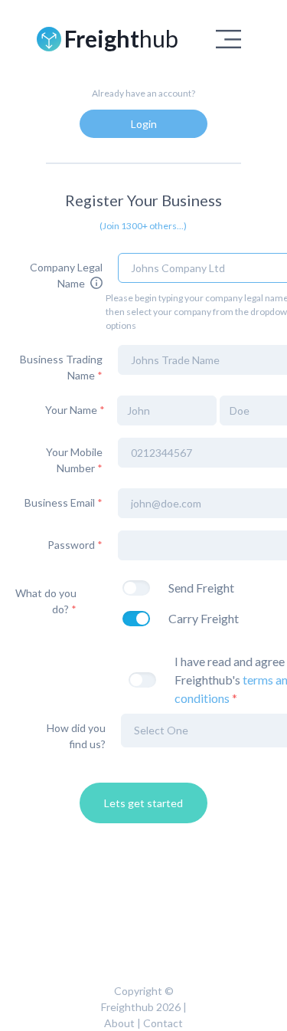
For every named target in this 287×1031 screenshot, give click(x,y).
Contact (163, 1022)
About (119, 1022)
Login (144, 123)
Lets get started (143, 802)
